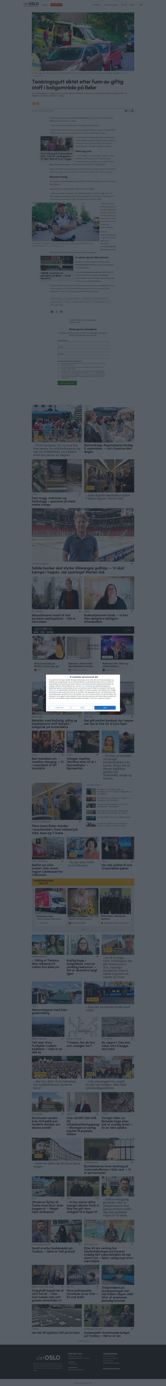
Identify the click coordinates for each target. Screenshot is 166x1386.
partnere (84, 686)
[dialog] (83, 693)
